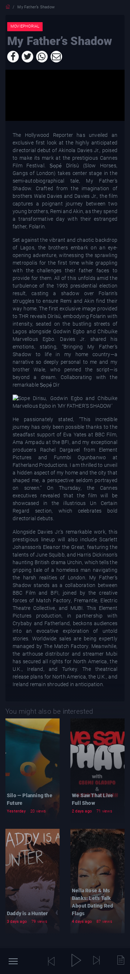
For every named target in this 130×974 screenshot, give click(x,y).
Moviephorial (24, 26)
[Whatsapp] (42, 56)
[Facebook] (13, 56)
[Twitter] (27, 56)
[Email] (56, 56)
